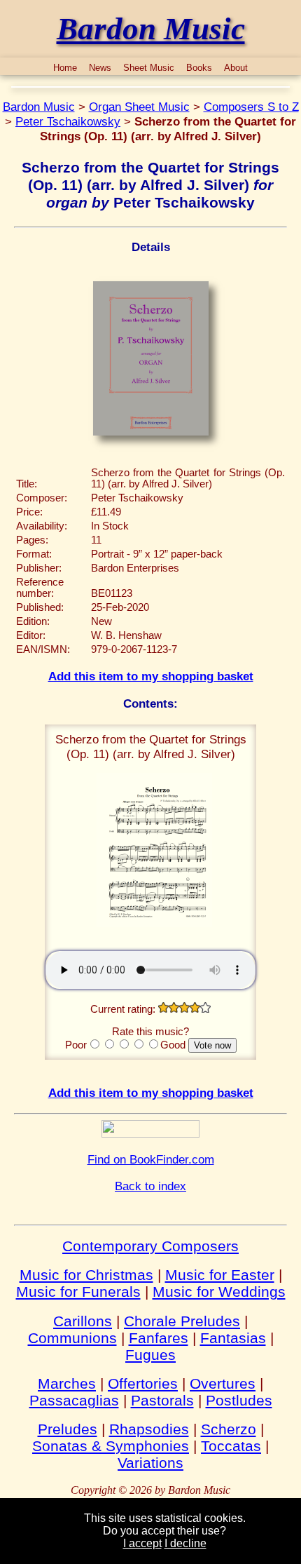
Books (199, 67)
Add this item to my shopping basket (150, 676)
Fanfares (158, 1338)
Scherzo (228, 1429)
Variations (150, 1463)
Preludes (67, 1429)
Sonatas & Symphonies (110, 1446)
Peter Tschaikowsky (67, 121)
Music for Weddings (219, 1291)
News (100, 67)
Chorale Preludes (182, 1321)
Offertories (143, 1383)
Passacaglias (74, 1400)
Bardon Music (39, 107)
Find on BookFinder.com (151, 1159)
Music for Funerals (78, 1291)
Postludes (239, 1400)
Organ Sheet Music (139, 107)
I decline (185, 1543)
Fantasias (233, 1338)
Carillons (82, 1321)
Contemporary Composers (150, 1246)
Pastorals (162, 1400)
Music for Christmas (86, 1275)
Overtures (222, 1383)
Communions (72, 1338)
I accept (142, 1543)
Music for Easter (219, 1275)
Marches (67, 1383)
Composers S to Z (251, 107)
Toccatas (231, 1446)
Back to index (150, 1186)
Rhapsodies (149, 1429)
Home (65, 67)
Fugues (150, 1355)
